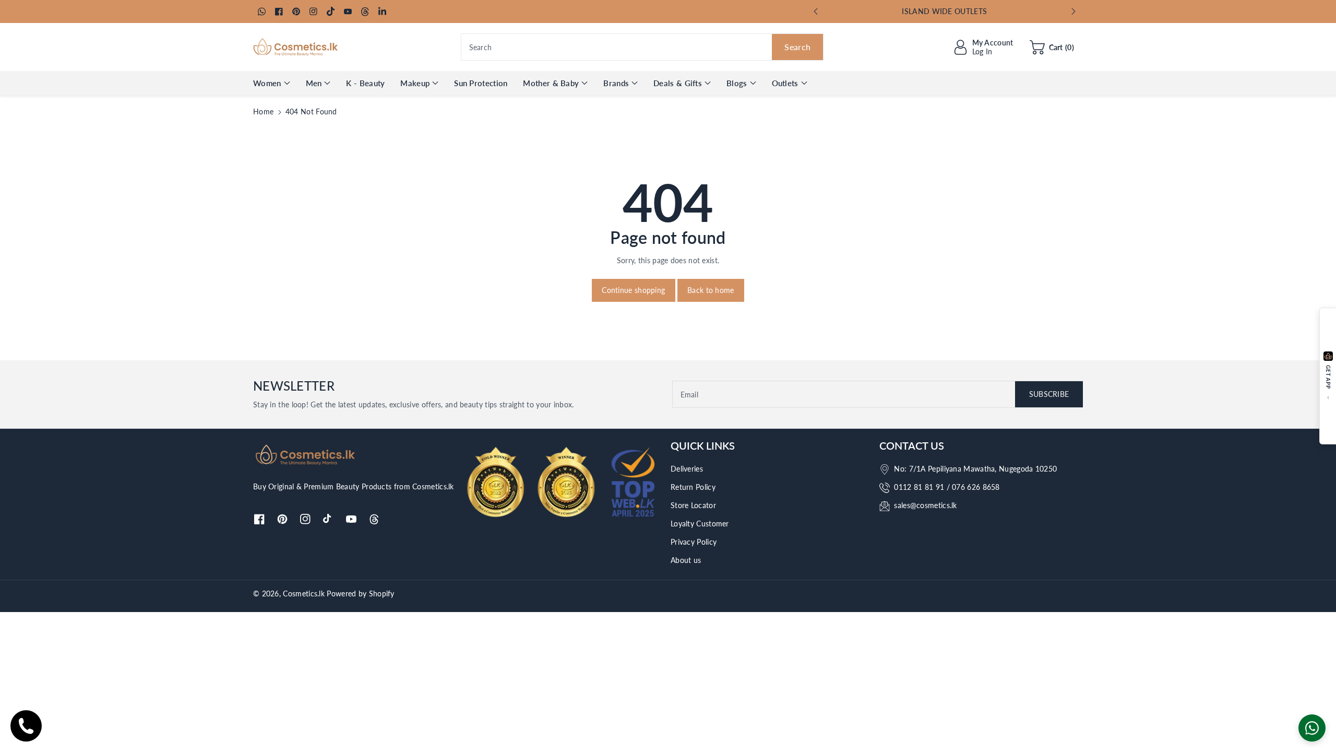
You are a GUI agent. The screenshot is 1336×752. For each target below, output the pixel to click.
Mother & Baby (551, 83)
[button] (1052, 47)
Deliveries (687, 468)
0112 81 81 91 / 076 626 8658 (946, 487)
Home (263, 111)
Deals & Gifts (677, 83)
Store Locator (693, 505)
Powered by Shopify (360, 593)
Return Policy (693, 487)
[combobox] (642, 47)
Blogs (736, 83)
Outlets (785, 83)
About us (686, 560)
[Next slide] (1073, 11)
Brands (616, 83)
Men (314, 83)
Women (267, 83)
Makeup (415, 83)
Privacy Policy (694, 541)
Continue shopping (633, 290)
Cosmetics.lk (304, 593)
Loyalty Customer (700, 523)
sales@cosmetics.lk (925, 505)
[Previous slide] (816, 11)
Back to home (710, 290)
